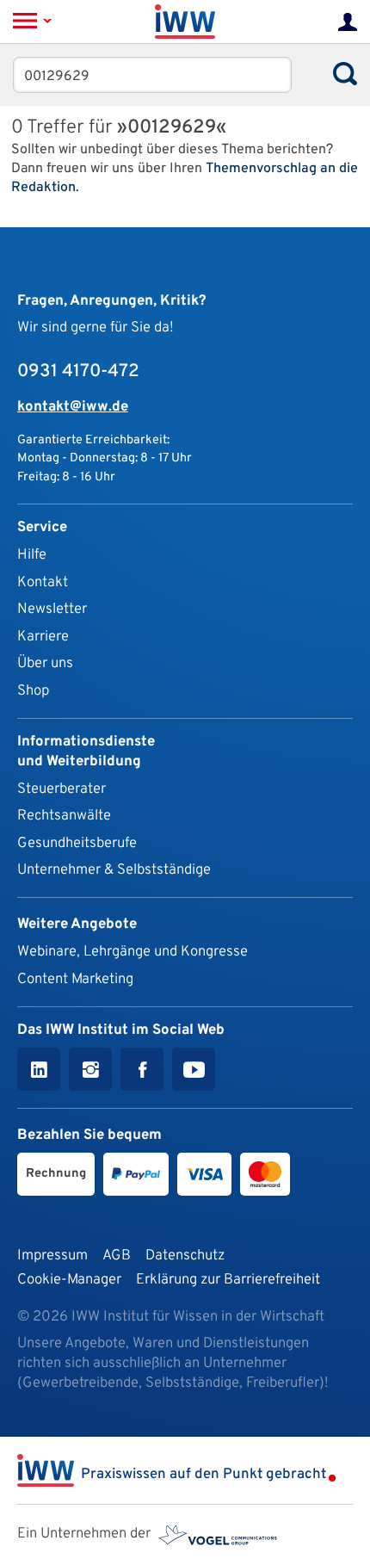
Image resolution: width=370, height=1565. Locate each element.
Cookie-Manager (69, 1280)
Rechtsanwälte (64, 816)
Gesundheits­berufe (77, 843)
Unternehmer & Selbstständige (114, 870)
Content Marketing (75, 979)
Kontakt (42, 582)
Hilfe (31, 555)
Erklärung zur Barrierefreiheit (228, 1280)
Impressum (52, 1255)
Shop (33, 691)
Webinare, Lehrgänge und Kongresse (132, 952)
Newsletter (52, 609)
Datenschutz (185, 1255)
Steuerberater (61, 789)
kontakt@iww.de (72, 407)
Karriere (43, 637)
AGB (116, 1255)
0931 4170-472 (78, 372)
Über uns (45, 663)
